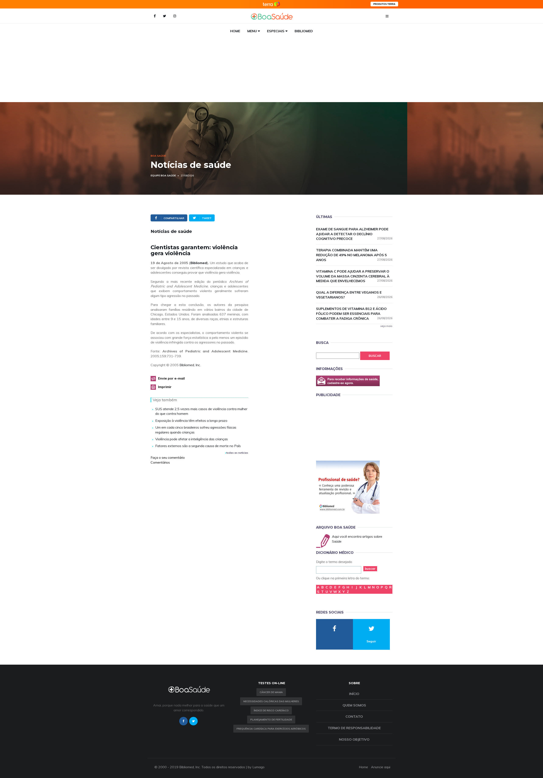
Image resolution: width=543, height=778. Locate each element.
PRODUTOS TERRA (384, 4)
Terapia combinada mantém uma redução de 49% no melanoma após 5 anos (354, 255)
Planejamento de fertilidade (271, 719)
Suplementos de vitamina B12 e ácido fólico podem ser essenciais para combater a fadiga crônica (354, 314)
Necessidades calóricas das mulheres (271, 701)
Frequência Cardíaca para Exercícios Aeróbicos (271, 728)
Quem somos (354, 705)
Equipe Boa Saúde (163, 175)
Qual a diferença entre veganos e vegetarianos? (354, 294)
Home (235, 31)
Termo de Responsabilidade (354, 728)
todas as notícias (237, 452)
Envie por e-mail (171, 378)
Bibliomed (304, 31)
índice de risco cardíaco (271, 710)
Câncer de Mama (271, 692)
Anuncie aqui (380, 767)
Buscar (375, 356)
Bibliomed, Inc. (190, 365)
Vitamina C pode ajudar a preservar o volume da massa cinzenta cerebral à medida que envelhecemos (354, 276)
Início (354, 694)
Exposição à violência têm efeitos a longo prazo (191, 420)
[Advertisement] (271, 70)
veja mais (386, 326)
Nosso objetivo (354, 739)
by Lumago (256, 767)
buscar (370, 569)
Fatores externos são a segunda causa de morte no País (198, 446)
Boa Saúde (158, 155)
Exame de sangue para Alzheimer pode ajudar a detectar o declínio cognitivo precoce (354, 234)
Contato (354, 716)
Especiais (275, 31)
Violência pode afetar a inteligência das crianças (191, 439)
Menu (252, 31)
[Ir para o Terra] (271, 4)
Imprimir (165, 387)
